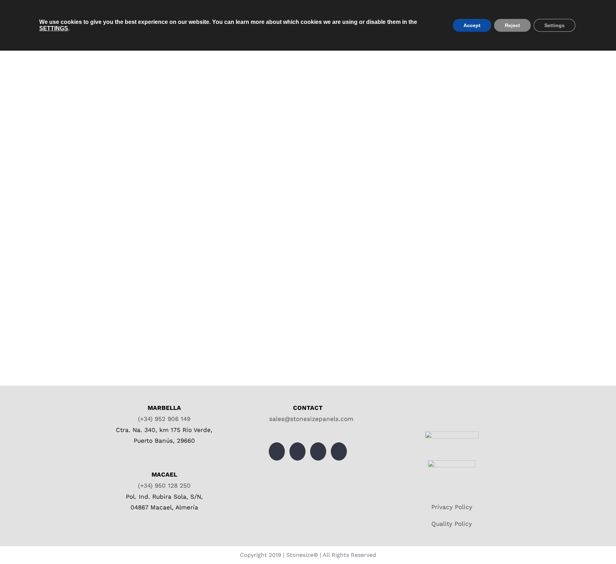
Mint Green (166, 131)
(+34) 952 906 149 (164, 418)
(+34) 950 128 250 (164, 485)
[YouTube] (318, 451)
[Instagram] (339, 451)
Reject (512, 25)
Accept (472, 25)
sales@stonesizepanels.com (310, 418)
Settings (554, 25)
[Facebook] (297, 451)
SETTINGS (53, 28)
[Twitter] (277, 451)
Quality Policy (451, 523)
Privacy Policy (451, 506)
